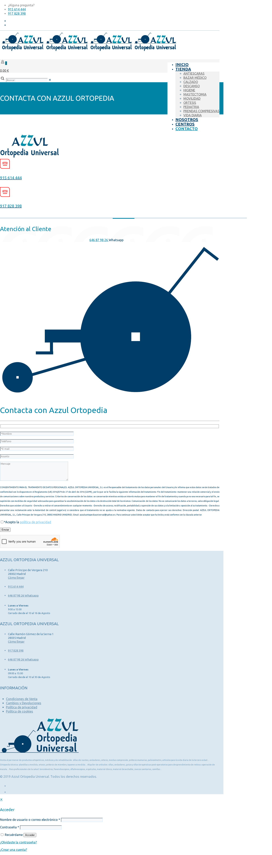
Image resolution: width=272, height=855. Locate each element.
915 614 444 (17, 9)
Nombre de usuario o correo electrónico (30, 819)
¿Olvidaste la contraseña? (18, 842)
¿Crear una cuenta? (13, 849)
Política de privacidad (21, 707)
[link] (50, 80)
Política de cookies (19, 711)
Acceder (30, 835)
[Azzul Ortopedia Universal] (88, 50)
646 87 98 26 (99, 240)
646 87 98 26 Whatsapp (23, 595)
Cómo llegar (16, 577)
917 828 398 (17, 13)
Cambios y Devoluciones (23, 703)
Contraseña (9, 827)
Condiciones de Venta (21, 699)
